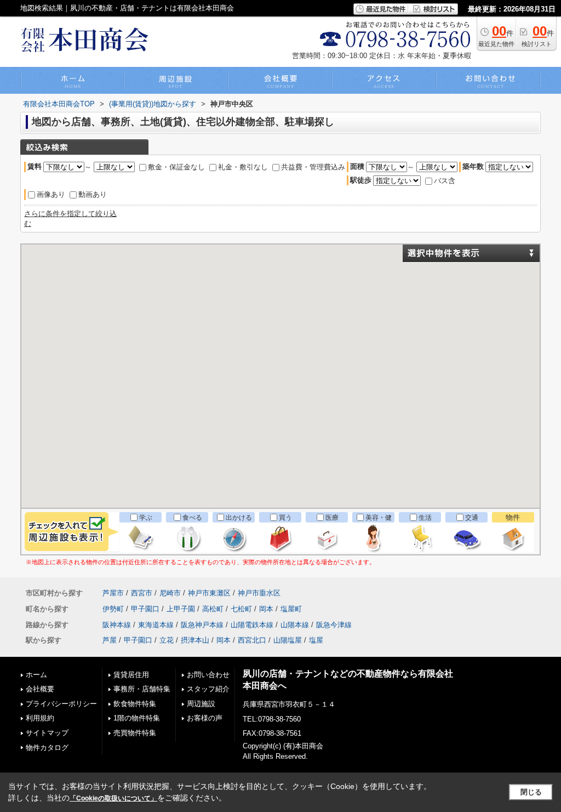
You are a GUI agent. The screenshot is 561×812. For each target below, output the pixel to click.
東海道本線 (156, 625)
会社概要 (40, 689)
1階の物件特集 (136, 718)
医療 (332, 517)
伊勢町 (113, 609)
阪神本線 (116, 625)
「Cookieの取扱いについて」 (113, 798)
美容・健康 (378, 523)
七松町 (241, 609)
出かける (239, 517)
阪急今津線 (334, 625)
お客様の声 (204, 718)
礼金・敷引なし (243, 167)
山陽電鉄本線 (252, 625)
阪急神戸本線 (202, 625)
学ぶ (145, 517)
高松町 (213, 609)
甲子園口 (145, 609)
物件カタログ (47, 747)
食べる (192, 517)
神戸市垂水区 (259, 593)
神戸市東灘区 (209, 593)
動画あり (92, 194)
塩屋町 (291, 609)
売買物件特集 (134, 733)
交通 (471, 517)
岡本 (266, 609)
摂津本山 (195, 640)
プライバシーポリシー (61, 704)
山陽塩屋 (287, 640)
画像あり (51, 194)
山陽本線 (294, 625)
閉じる (531, 792)
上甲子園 (181, 609)
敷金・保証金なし (176, 167)
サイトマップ (47, 733)
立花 (166, 640)
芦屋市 (113, 593)
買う (285, 517)
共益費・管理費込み (313, 167)
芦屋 (109, 640)
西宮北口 (252, 640)
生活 (425, 517)
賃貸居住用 (131, 675)
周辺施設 (201, 704)
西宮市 (141, 593)
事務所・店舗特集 (141, 689)
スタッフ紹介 (208, 689)
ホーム (36, 675)
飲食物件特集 (134, 704)
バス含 (444, 181)
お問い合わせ (208, 675)
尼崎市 (170, 593)
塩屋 (316, 640)
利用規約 (40, 718)
